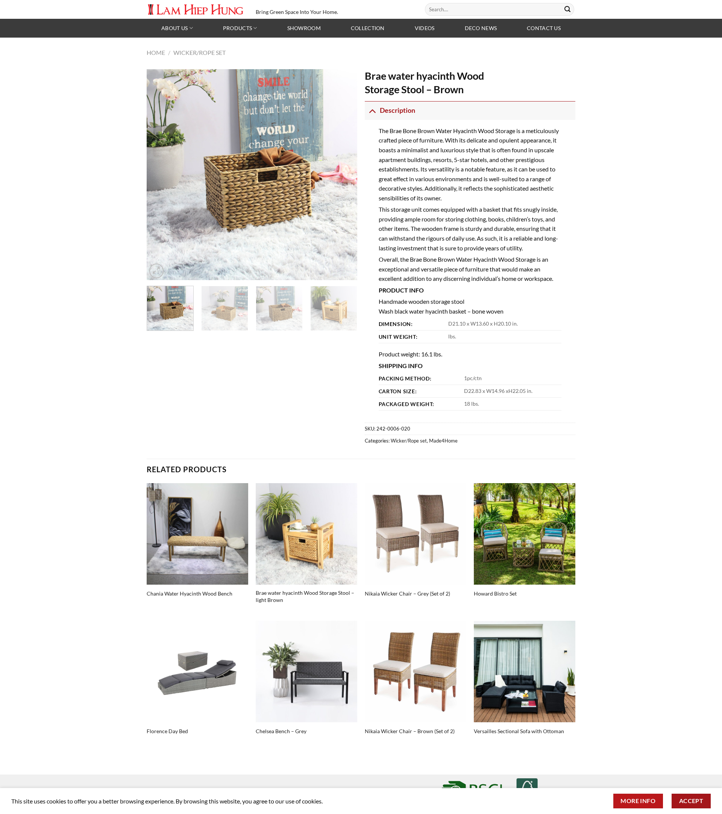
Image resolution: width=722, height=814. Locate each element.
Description (397, 110)
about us (174, 28)
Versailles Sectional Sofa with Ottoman (519, 731)
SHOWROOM (304, 28)
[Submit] (567, 9)
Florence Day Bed (167, 731)
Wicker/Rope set (199, 52)
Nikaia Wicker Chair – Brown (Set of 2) (410, 731)
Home (156, 52)
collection (368, 28)
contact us (544, 28)
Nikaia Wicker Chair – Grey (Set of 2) (407, 593)
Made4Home (443, 441)
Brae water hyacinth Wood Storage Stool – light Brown (305, 596)
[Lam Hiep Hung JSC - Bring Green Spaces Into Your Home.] (195, 9)
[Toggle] (372, 110)
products (237, 28)
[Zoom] (156, 271)
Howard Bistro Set (495, 593)
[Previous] (160, 174)
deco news (481, 28)
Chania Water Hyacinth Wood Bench (189, 593)
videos (425, 28)
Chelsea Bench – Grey (281, 731)
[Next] (343, 174)
